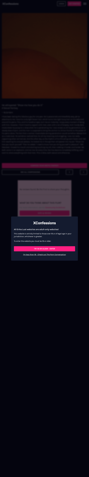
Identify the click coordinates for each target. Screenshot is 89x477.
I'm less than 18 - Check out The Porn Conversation (44, 254)
